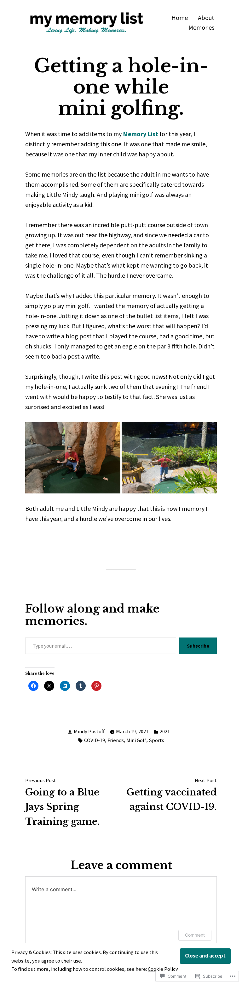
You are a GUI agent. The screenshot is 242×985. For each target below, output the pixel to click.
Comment (195, 935)
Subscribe (198, 646)
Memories (201, 27)
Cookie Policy (163, 969)
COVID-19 (94, 740)
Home (179, 17)
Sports (156, 740)
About (206, 17)
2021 (165, 731)
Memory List (140, 134)
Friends (115, 740)
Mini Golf (136, 740)
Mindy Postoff (89, 731)
